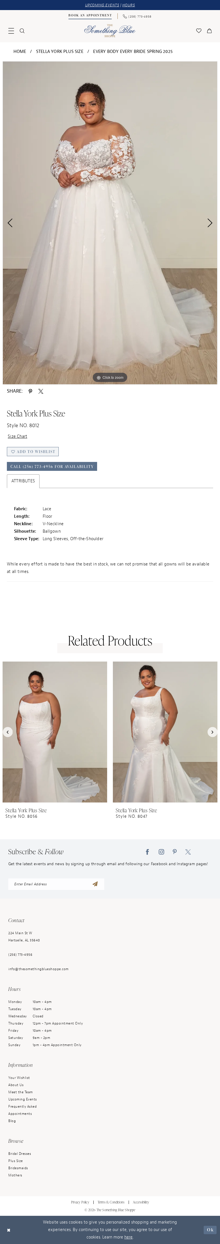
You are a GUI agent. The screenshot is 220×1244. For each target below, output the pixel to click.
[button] (11, 31)
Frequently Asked (22, 1106)
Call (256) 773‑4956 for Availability (52, 466)
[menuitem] (90, 16)
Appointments (20, 1113)
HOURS (128, 5)
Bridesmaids (18, 1168)
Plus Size (15, 1161)
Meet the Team (20, 1092)
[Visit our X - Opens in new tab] (188, 852)
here (128, 1237)
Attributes (23, 481)
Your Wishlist (19, 1077)
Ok (210, 1230)
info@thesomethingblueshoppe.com (38, 969)
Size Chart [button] (17, 436)
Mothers (15, 1175)
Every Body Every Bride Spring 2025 (132, 51)
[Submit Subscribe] (95, 884)
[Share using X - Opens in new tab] (41, 391)
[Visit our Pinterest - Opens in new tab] (174, 852)
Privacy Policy (80, 1202)
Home (19, 51)
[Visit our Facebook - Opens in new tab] (147, 852)
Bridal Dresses (19, 1153)
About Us (15, 1085)
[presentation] (55, 732)
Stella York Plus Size (59, 51)
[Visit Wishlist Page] (198, 30)
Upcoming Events (22, 1099)
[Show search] (22, 30)
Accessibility (141, 1202)
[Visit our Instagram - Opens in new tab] (161, 852)
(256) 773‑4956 (20, 954)
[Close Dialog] (8, 1230)
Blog (12, 1121)
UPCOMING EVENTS (102, 5)
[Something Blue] (110, 30)
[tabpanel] (110, 223)
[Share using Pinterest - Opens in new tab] (30, 391)
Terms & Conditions (111, 1202)
